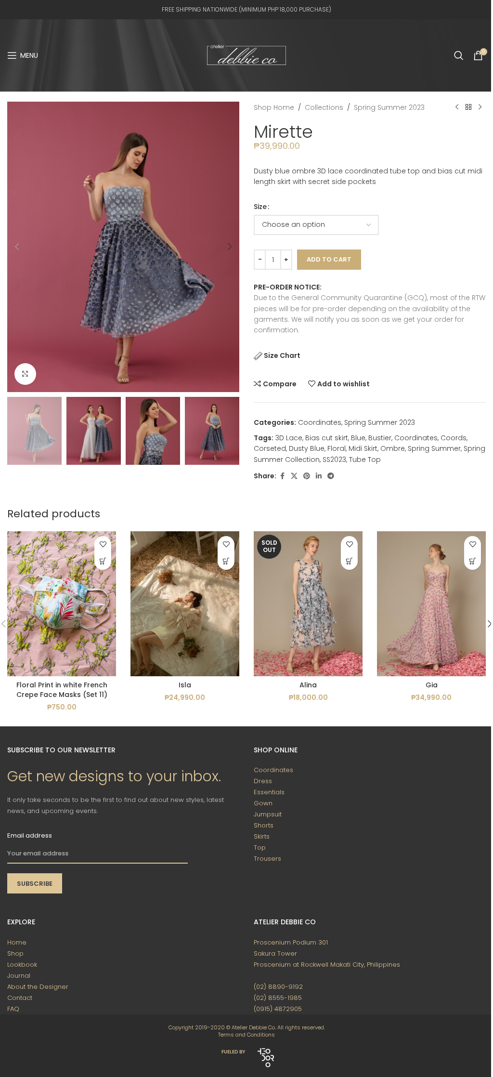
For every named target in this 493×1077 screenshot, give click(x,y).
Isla (185, 685)
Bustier (379, 438)
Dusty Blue (306, 448)
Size (260, 206)
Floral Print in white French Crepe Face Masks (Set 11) (61, 689)
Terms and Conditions (246, 1034)
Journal (18, 975)
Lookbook (22, 964)
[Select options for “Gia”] (472, 561)
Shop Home (274, 107)
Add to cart (329, 259)
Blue (358, 438)
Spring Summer (434, 448)
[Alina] (308, 603)
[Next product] (480, 107)
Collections (324, 107)
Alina (308, 685)
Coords (454, 438)
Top (260, 847)
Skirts (262, 836)
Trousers (267, 858)
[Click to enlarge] (25, 374)
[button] (16, 246)
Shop (15, 953)
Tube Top (365, 459)
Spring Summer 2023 (389, 107)
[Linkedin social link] (318, 476)
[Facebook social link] (282, 476)
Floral (336, 448)
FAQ (13, 1008)
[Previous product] (457, 107)
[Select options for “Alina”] (349, 561)
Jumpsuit (268, 814)
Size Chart (282, 355)
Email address (29, 835)
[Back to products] (468, 107)
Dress (263, 781)
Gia (432, 685)
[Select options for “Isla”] (226, 561)
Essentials (269, 792)
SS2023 (334, 459)
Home (16, 942)
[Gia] (431, 603)
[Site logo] (246, 55)
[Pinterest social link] (306, 476)
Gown (263, 803)
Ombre (392, 448)
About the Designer (37, 986)
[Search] (458, 55)
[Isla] (184, 603)
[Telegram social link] (330, 476)
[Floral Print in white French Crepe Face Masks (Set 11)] (61, 603)
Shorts (263, 825)
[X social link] (294, 476)
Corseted (270, 448)
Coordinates (319, 422)
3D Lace (288, 438)
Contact (19, 997)
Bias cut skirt (326, 438)
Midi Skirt (363, 448)
